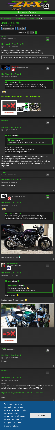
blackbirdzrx (15, 66)
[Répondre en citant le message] (47, 38)
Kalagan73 (4, 120)
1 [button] (30, 32)
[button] (28, 32)
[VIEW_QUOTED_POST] (20, 82)
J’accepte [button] (40, 415)
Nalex (9, 135)
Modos (12, 26)
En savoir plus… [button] (11, 426)
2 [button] (33, 32)
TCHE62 (3, 36)
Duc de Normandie (12, 263)
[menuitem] (22, 12)
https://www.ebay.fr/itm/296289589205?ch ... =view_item (22, 393)
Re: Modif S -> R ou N (12, 44)
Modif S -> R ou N (11, 22)
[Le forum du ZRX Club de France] (27, 5)
